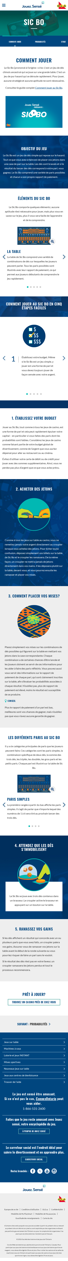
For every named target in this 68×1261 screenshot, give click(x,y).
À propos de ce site (11, 1209)
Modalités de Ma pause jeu (46, 1214)
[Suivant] (64, 256)
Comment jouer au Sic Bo (48, 87)
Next (64, 358)
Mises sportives (12, 1062)
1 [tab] (27, 394)
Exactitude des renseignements (28, 1218)
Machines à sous (12, 1048)
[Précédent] (4, 256)
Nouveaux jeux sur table (16, 1068)
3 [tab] (34, 394)
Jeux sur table (11, 1042)
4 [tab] (37, 394)
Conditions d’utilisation (30, 1209)
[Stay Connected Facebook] (32, 1170)
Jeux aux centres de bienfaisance (21, 1075)
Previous (4, 358)
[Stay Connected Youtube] (47, 1170)
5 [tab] (41, 394)
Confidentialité (57, 1210)
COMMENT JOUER (15, 42)
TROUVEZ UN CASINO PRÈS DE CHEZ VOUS (36, 1002)
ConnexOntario (46, 1098)
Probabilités (40, 42)
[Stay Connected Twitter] (40, 1170)
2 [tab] (30, 394)
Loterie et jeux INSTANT (16, 1055)
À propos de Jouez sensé (34, 1131)
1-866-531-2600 (34, 1108)
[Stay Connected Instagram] (54, 1170)
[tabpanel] (34, 351)
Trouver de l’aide (12, 1081)
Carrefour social (34, 1159)
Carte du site (48, 1218)
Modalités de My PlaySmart (22, 1214)
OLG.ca (45, 1210)
